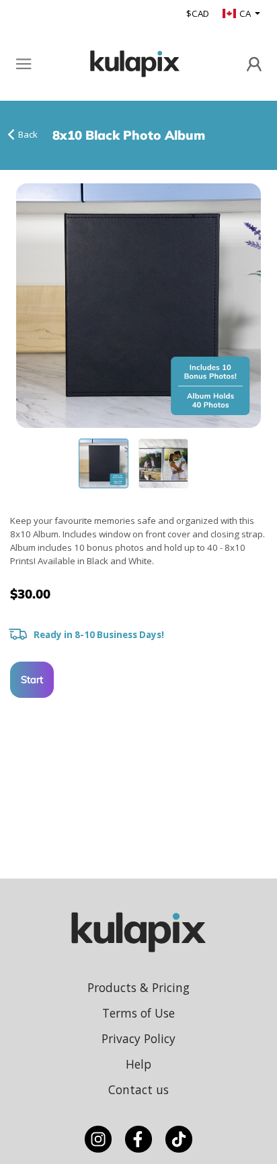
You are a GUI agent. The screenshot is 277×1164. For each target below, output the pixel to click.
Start (32, 679)
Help (138, 1064)
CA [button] (246, 13)
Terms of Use (138, 1013)
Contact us (138, 1089)
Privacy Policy (138, 1038)
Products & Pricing (138, 987)
